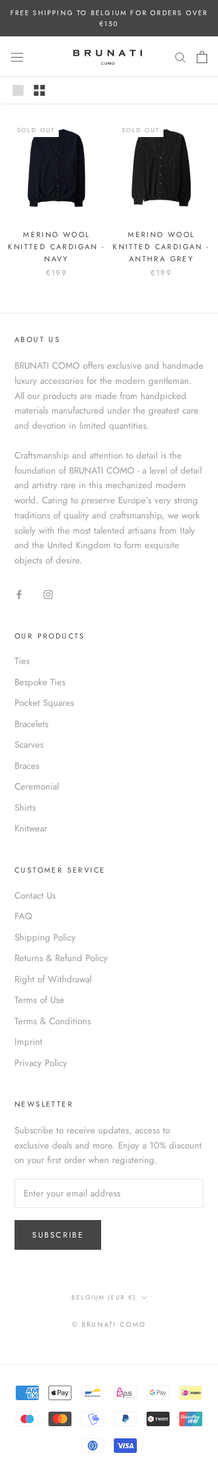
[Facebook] (19, 594)
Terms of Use (39, 1000)
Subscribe (58, 1235)
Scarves (29, 744)
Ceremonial (37, 786)
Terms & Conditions (53, 1021)
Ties (22, 661)
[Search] (180, 57)
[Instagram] (48, 594)
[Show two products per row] (39, 90)
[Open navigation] (17, 57)
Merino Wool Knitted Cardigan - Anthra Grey (161, 246)
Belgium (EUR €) (103, 1297)
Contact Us (35, 895)
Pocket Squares (44, 702)
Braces (27, 766)
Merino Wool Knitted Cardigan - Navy (56, 246)
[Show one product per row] (18, 90)
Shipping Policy (45, 937)
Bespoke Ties (40, 682)
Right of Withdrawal (53, 979)
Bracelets (31, 724)
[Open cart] (202, 57)
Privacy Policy (41, 1063)
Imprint (28, 1041)
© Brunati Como (109, 1324)
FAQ (23, 916)
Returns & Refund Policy (61, 958)
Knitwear (31, 828)
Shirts (25, 807)
